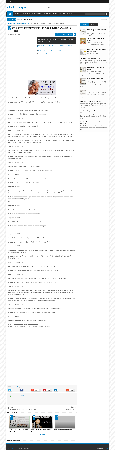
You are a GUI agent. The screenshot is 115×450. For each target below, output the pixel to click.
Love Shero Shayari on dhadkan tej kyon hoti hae (93, 111)
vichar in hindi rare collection (47, 54)
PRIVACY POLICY (68, 14)
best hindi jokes (28, 19)
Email (71, 34)
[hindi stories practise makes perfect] (83, 70)
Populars (84, 24)
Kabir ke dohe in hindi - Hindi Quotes (49, 50)
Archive (93, 24)
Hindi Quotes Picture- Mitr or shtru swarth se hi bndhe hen (63, 430)
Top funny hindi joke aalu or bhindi (90, 58)
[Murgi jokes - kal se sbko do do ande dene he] (83, 31)
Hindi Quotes (24, 387)
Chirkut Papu (16, 7)
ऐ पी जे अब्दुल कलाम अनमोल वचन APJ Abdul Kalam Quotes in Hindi (41, 29)
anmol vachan (15, 387)
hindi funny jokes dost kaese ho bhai (91, 101)
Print (64, 34)
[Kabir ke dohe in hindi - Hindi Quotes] (83, 41)
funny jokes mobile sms (94, 90)
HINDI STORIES (47, 14)
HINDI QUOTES (36, 14)
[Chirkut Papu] (10, 13)
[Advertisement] (42, 67)
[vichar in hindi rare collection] (83, 81)
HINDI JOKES (26, 14)
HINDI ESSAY (17, 14)
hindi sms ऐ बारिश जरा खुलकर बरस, (40, 430)
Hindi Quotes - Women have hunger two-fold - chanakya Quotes (54, 46)
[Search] (106, 14)
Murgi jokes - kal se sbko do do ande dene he (96, 30)
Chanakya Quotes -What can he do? (18, 430)
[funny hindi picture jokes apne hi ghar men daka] (83, 52)
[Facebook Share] (25, 390)
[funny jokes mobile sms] (83, 92)
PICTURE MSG (57, 14)
